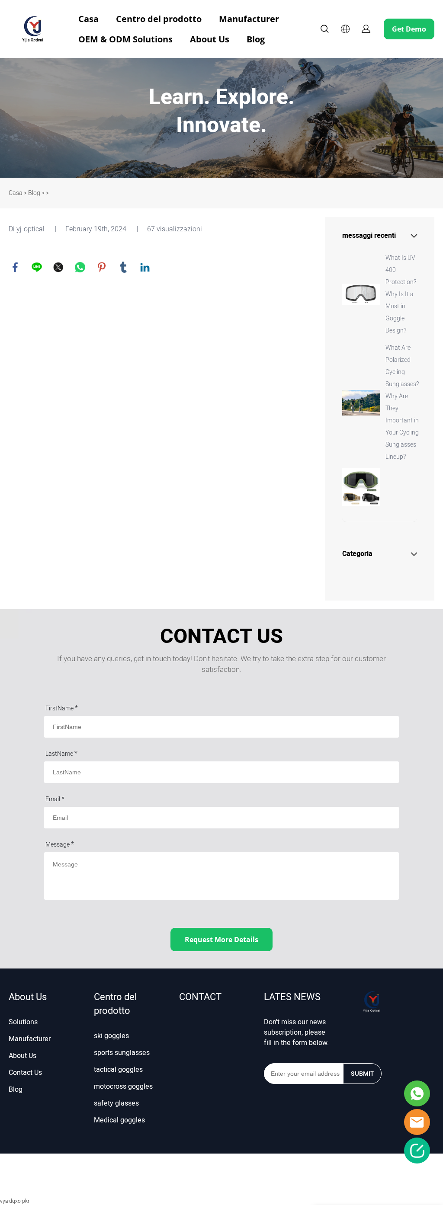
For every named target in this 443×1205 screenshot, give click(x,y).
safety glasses (116, 1103)
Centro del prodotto (159, 19)
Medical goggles (119, 1120)
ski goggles (111, 1036)
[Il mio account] (366, 29)
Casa (88, 19)
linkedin (144, 267)
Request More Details (221, 939)
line (36, 267)
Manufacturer (249, 19)
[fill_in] (417, 1150)
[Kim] (417, 1122)
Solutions (23, 1022)
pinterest (101, 267)
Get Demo (409, 29)
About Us (209, 39)
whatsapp (80, 267)
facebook (15, 267)
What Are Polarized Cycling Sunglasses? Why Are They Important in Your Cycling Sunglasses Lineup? (402, 402)
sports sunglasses (122, 1053)
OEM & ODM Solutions (125, 39)
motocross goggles (123, 1086)
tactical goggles (118, 1069)
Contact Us (25, 1073)
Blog (256, 39)
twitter (58, 267)
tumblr (123, 267)
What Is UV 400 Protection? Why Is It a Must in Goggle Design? (400, 294)
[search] (324, 30)
